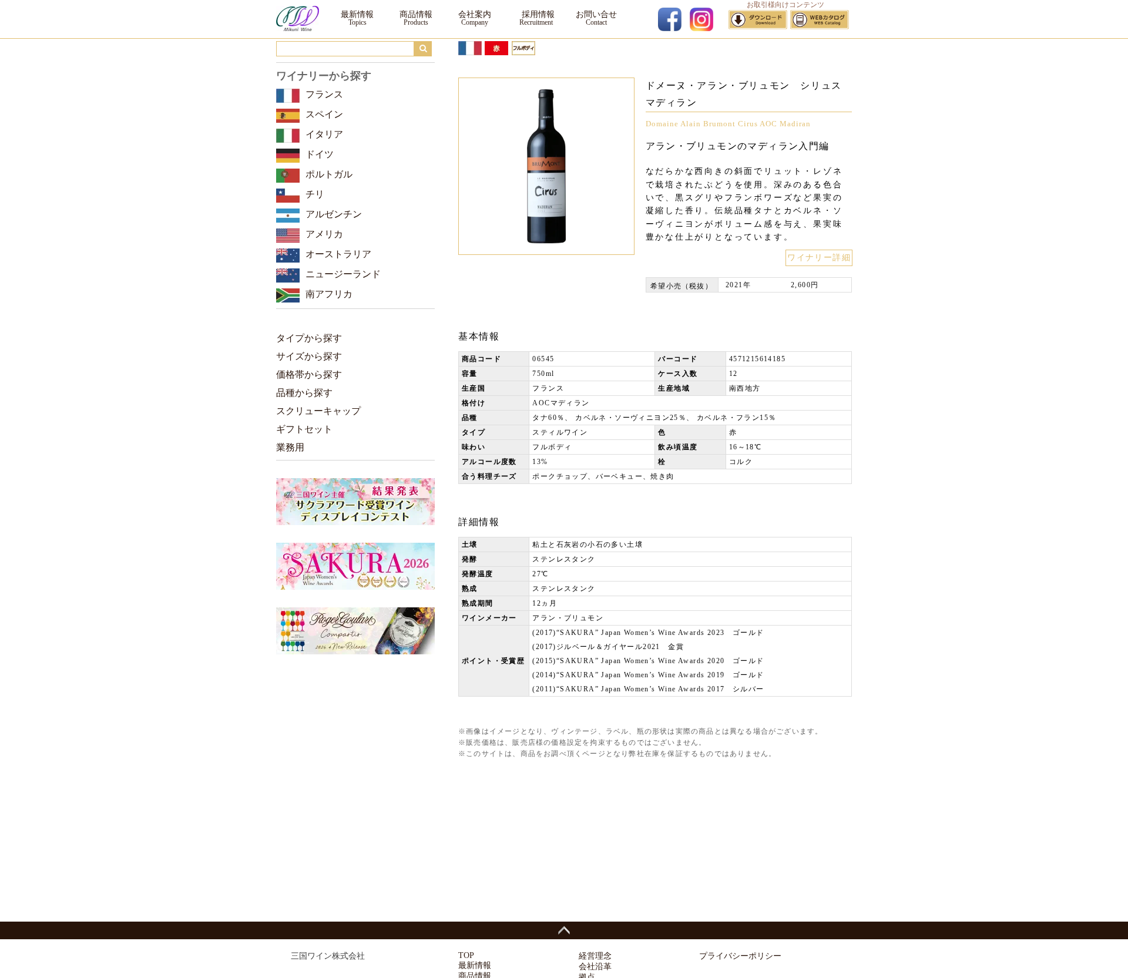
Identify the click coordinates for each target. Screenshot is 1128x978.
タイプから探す (309, 338)
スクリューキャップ (318, 411)
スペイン (324, 114)
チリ (315, 194)
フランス (324, 94)
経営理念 (595, 956)
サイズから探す (309, 356)
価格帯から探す (309, 374)
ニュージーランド (343, 274)
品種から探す (304, 393)
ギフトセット (304, 429)
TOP (466, 955)
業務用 (290, 447)
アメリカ (324, 234)
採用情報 (536, 14)
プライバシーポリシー (740, 956)
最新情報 (357, 14)
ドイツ (320, 154)
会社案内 (474, 14)
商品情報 (416, 14)
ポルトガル (329, 174)
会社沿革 (595, 966)
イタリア (324, 134)
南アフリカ (329, 294)
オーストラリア (338, 254)
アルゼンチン (334, 214)
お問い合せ (596, 14)
